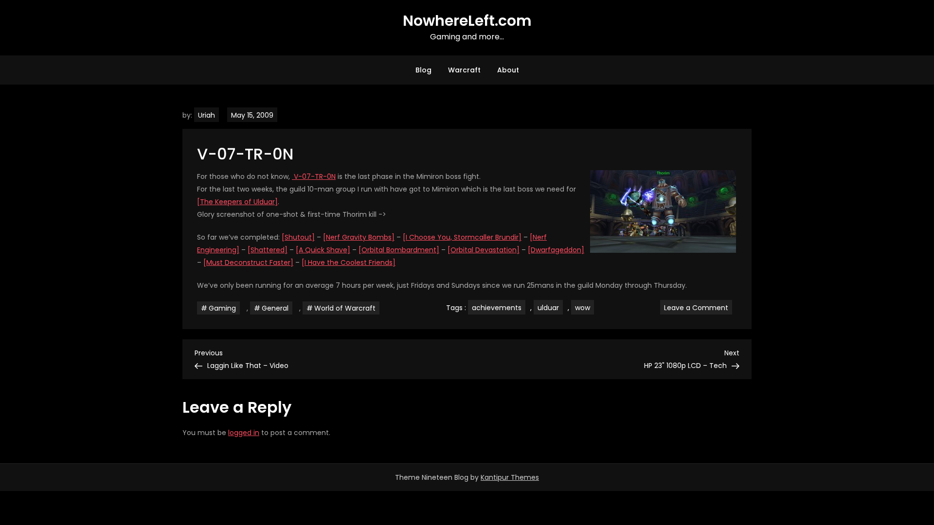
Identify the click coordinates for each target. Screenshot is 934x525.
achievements (496, 308)
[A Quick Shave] (323, 250)
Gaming (222, 308)
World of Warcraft (345, 308)
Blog (423, 70)
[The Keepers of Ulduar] (237, 202)
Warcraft (464, 70)
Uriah (206, 115)
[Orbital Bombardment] (399, 250)
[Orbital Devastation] (484, 250)
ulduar (548, 308)
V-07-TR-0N (314, 176)
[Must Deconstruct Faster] (248, 262)
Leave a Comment (698, 307)
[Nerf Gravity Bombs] (359, 237)
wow (582, 308)
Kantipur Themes (510, 477)
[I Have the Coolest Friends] (348, 262)
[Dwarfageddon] (556, 250)
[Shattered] (267, 250)
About (508, 70)
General (275, 308)
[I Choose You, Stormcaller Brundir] (462, 237)
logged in (243, 433)
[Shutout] (298, 237)
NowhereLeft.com (467, 20)
